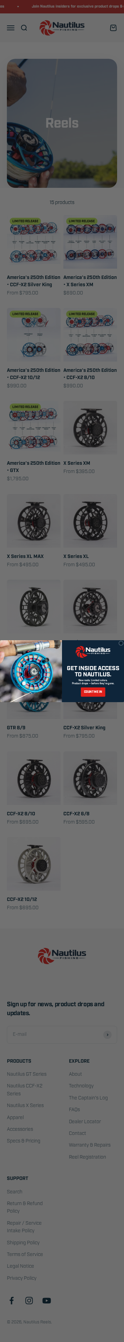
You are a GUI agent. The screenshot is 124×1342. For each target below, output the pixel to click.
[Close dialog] (121, 643)
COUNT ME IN (93, 692)
